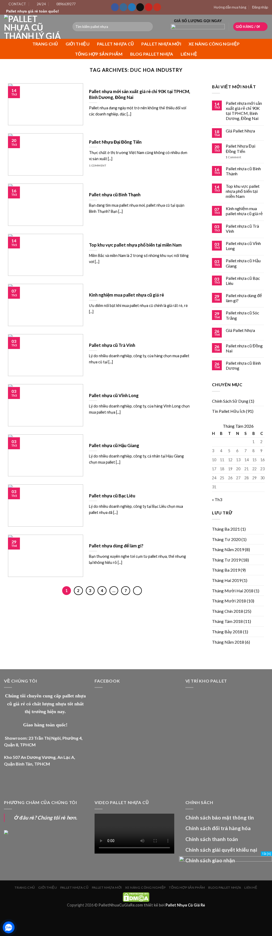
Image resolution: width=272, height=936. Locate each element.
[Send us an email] (140, 7)
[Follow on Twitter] (132, 7)
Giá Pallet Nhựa (240, 130)
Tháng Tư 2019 (226, 559)
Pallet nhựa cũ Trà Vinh (242, 228)
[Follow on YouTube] (157, 7)
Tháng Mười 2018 (229, 600)
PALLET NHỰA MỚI (161, 43)
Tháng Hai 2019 (226, 580)
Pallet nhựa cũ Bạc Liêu (243, 281)
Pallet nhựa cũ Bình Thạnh (243, 171)
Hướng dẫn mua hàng (230, 7)
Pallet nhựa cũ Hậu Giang (243, 263)
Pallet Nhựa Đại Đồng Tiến (240, 148)
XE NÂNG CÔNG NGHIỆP (214, 43)
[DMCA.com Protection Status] (136, 896)
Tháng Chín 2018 (227, 611)
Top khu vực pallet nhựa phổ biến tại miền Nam (243, 191)
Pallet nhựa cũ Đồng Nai (244, 348)
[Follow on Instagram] (123, 7)
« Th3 (217, 499)
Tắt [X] (266, 853)
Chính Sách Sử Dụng (230, 400)
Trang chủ (45, 43)
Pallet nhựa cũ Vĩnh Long (243, 246)
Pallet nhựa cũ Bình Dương (243, 365)
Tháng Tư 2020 (226, 539)
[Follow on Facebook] (115, 7)
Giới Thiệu (78, 43)
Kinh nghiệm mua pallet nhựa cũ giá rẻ (244, 211)
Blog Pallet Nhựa (151, 53)
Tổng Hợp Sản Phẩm (98, 53)
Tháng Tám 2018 (227, 621)
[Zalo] (9, 927)
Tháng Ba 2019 (226, 569)
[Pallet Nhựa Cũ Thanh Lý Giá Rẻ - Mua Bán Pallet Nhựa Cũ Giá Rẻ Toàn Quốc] (34, 27)
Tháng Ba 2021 (226, 528)
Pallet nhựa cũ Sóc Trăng (242, 315)
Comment (233, 157)
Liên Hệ (189, 53)
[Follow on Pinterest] (148, 7)
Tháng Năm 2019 (228, 549)
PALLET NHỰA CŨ (115, 43)
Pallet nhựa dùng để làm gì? (244, 298)
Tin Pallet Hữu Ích (228, 411)
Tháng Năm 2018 (228, 641)
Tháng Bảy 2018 (227, 631)
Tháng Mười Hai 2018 (232, 590)
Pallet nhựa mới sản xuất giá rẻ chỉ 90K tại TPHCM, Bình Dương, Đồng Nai (244, 111)
